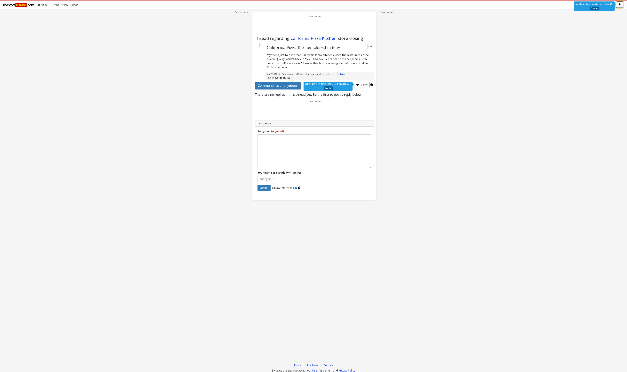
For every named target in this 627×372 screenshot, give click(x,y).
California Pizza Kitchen (313, 38)
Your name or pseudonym (279, 172)
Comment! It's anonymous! (278, 85)
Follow (363, 85)
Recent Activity (60, 4)
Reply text (270, 131)
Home (44, 4)
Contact (328, 365)
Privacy (74, 4)
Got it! (594, 8)
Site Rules (312, 365)
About (297, 365)
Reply (342, 74)
